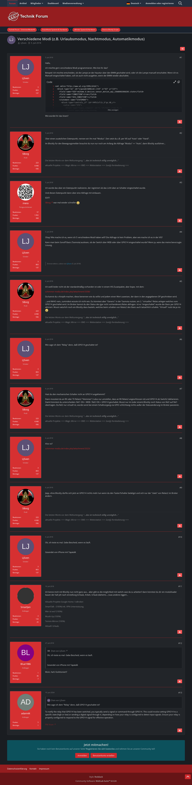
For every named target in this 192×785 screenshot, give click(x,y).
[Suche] (180, 3)
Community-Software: (96, 781)
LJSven (24, 43)
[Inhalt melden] (179, 122)
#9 (181, 487)
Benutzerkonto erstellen (103, 755)
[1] (51, 86)
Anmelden (82, 755)
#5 (181, 281)
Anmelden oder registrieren (160, 3)
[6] (51, 99)
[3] (51, 91)
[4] (51, 94)
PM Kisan (49, 724)
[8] (51, 105)
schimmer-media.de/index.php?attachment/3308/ (67, 291)
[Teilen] (182, 49)
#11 (180, 586)
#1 (181, 57)
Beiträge (16, 93)
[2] (51, 89)
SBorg (48, 202)
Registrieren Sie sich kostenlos (100, 748)
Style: (96, 776)
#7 (181, 388)
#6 (181, 339)
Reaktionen (17, 87)
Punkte (15, 90)
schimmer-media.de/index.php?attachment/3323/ (67, 448)
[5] (51, 97)
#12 (180, 643)
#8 (181, 438)
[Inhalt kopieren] (179, 82)
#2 (181, 133)
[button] (134, 3)
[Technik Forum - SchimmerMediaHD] (96, 16)
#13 (180, 692)
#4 (181, 232)
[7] (51, 102)
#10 (180, 537)
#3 (181, 182)
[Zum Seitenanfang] (188, 776)
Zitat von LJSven (58, 651)
